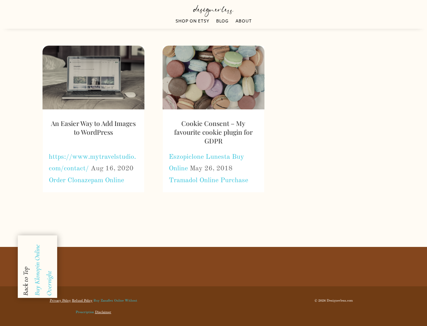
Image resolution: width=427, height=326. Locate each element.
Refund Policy (82, 301)
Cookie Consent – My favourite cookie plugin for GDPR (213, 132)
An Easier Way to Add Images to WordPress (93, 127)
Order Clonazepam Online (86, 180)
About (243, 21)
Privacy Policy (60, 301)
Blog (222, 21)
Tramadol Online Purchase (208, 180)
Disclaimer (103, 312)
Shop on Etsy (192, 21)
